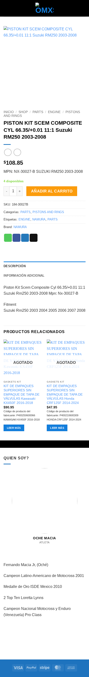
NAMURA (39, 219)
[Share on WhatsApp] (8, 238)
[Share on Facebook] (16, 238)
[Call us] (49, 547)
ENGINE (54, 112)
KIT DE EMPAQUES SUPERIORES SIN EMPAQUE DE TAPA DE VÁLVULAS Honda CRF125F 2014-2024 (65, 394)
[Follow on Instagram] (39, 547)
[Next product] (7, 152)
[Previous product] (17, 152)
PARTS (38, 112)
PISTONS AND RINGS (48, 212)
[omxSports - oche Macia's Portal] (44, 8)
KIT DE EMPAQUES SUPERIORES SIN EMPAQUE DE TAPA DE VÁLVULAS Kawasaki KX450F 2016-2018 (21, 394)
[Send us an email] (44, 547)
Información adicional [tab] (24, 275)
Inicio (9, 112)
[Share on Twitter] (25, 238)
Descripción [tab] (15, 266)
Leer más (14, 427)
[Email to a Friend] (33, 238)
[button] (6, 8)
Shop (23, 112)
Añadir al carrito (52, 191)
